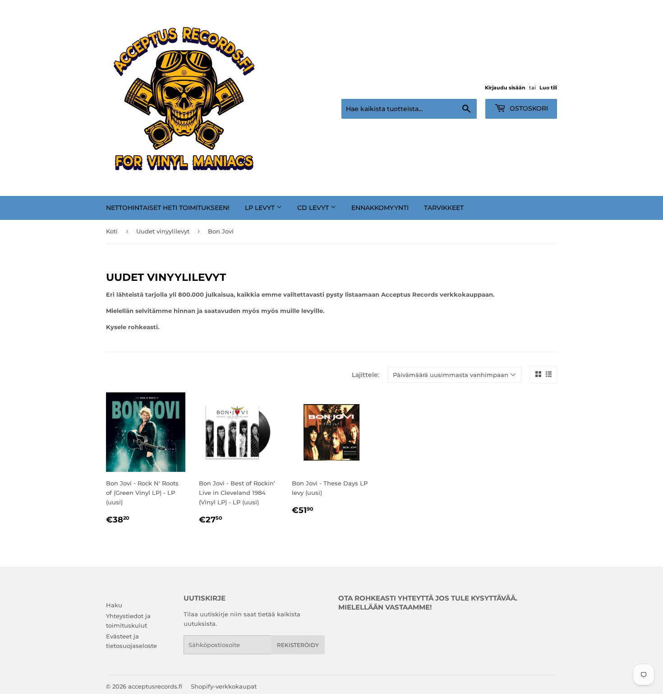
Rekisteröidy (298, 645)
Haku (114, 605)
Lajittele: (365, 375)
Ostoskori (528, 108)
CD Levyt (314, 208)
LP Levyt (260, 208)
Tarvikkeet (444, 208)
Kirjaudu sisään (505, 87)
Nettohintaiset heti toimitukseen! (168, 208)
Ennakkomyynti (380, 208)
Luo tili (548, 87)
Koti (112, 231)
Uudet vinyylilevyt (162, 231)
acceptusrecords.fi (155, 686)
